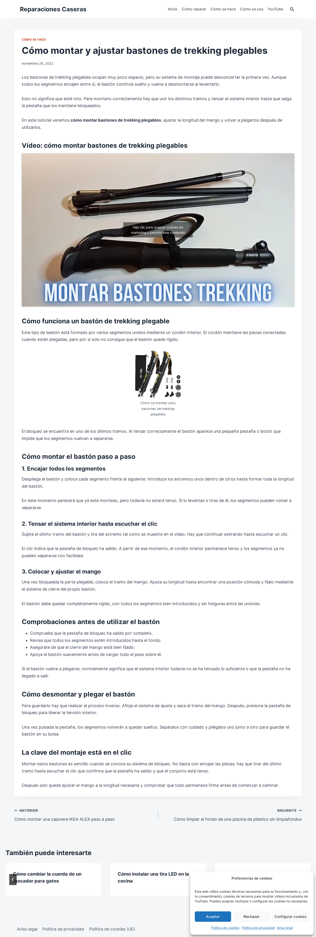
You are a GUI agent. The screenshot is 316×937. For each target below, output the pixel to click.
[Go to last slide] (13, 879)
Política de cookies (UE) (112, 929)
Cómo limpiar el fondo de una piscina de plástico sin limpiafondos (238, 815)
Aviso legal (285, 928)
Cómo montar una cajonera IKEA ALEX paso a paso (64, 815)
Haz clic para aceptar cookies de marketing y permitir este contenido (158, 229)
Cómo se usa (251, 9)
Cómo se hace (223, 9)
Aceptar (213, 916)
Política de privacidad (258, 928)
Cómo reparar (194, 9)
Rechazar (252, 916)
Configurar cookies (291, 916)
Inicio (172, 9)
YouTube (275, 9)
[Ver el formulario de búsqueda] (292, 9)
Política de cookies (225, 928)
